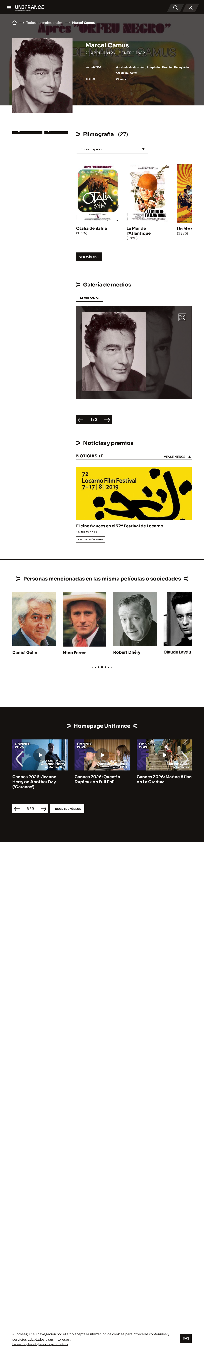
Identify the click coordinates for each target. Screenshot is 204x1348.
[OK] (186, 1338)
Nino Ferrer (74, 652)
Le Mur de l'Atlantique (139, 231)
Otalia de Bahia (91, 228)
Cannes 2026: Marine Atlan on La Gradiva (102, 779)
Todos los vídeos (67, 809)
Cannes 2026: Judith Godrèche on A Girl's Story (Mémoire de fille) (163, 781)
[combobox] (112, 149)
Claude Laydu (177, 652)
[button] (182, 318)
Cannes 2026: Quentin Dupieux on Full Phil (35, 779)
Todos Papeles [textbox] (91, 149)
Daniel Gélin (24, 652)
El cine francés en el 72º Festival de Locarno (119, 526)
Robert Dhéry (126, 652)
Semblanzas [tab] (89, 298)
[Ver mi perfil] (190, 8)
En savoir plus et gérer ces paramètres (40, 1344)
